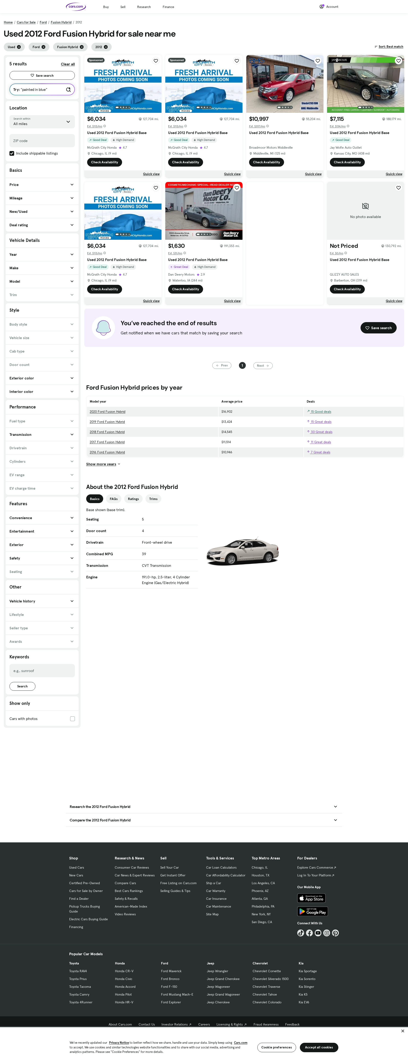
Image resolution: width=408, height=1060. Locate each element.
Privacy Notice (119, 1043)
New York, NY (261, 914)
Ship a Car (213, 883)
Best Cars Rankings (129, 891)
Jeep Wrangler (217, 971)
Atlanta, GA (260, 898)
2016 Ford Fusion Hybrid (107, 452)
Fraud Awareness (266, 1024)
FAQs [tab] (114, 499)
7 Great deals (320, 452)
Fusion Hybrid (61, 22)
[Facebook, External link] (309, 933)
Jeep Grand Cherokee (223, 979)
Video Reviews (125, 914)
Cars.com (240, 1043)
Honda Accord (125, 986)
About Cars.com (120, 1024)
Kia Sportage (308, 971)
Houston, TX (260, 875)
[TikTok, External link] (300, 933)
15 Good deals (320, 411)
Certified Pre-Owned (84, 883)
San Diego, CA (262, 922)
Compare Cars (125, 883)
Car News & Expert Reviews (135, 875)
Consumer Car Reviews (132, 867)
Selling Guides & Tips (175, 891)
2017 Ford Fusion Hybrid (107, 442)
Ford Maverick (171, 971)
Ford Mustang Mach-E (177, 994)
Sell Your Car (169, 867)
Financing (76, 927)
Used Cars (76, 867)
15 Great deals (321, 422)
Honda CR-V (124, 971)
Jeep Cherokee (218, 1002)
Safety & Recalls (126, 898)
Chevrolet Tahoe (265, 994)
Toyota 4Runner (80, 1002)
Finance (168, 7)
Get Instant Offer (172, 875)
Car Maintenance (218, 906)
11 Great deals (320, 442)
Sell (122, 7)
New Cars (76, 875)
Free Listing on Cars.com (178, 883)
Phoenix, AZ (260, 891)
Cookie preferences (276, 1047)
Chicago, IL (260, 867)
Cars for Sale (26, 22)
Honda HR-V (124, 1002)
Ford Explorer (171, 1002)
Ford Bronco (170, 979)
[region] (204, 1043)
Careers (204, 1024)
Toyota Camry (79, 994)
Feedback (292, 1024)
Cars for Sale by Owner (86, 891)
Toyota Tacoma (80, 986)
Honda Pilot (123, 994)
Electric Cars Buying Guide (88, 919)
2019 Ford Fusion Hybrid (107, 422)
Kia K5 (303, 994)
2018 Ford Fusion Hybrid (107, 432)
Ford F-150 (169, 986)
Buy (106, 7)
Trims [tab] (153, 499)
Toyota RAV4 (78, 971)
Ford (43, 22)
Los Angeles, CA (263, 883)
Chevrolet (260, 963)
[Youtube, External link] (318, 933)
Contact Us (147, 1024)
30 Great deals (321, 432)
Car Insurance (216, 898)
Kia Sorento (307, 979)
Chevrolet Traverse (266, 986)
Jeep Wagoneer (218, 986)
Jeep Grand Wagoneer (223, 994)
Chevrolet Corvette (267, 971)
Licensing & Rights (230, 1024)
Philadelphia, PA (263, 906)
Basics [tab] (94, 499)
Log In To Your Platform (314, 875)
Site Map (212, 914)
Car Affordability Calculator (225, 875)
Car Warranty (215, 891)
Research (144, 7)
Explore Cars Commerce (315, 867)
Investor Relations (175, 1024)
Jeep (210, 963)
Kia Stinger (306, 986)
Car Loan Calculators (221, 867)
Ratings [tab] (133, 499)
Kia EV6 (304, 1002)
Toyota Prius (78, 979)
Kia (301, 963)
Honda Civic (123, 979)
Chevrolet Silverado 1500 (271, 979)
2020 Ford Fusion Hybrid (107, 411)
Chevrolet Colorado (267, 1002)
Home (8, 22)
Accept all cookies (319, 1047)
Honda (120, 963)
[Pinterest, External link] (335, 933)
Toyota (74, 963)
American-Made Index (131, 906)
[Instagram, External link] (326, 933)
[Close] (403, 1031)
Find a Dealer (79, 898)
